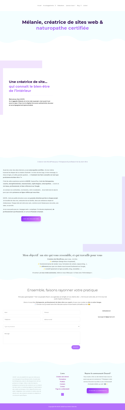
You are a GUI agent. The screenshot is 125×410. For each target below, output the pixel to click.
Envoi (75, 347)
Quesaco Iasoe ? (70, 5)
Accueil (39, 5)
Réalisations (60, 5)
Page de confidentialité (62, 389)
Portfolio (62, 381)
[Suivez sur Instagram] (62, 394)
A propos (62, 384)
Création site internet (62, 376)
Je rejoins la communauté (98, 390)
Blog (78, 5)
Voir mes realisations (31, 218)
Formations (62, 379)
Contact (85, 5)
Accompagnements (48, 5)
